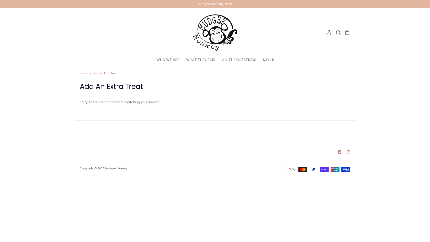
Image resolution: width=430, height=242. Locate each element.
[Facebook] (339, 152)
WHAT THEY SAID (200, 59)
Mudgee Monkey (116, 168)
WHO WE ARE (167, 59)
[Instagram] (348, 152)
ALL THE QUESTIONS (239, 59)
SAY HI (268, 59)
